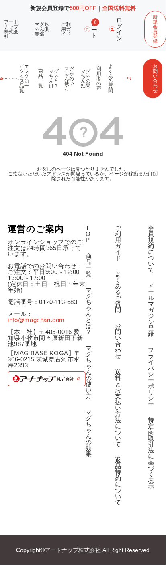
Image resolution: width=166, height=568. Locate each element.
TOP (88, 233)
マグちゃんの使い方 (69, 78)
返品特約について (118, 481)
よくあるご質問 (118, 291)
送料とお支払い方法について (118, 408)
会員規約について (151, 248)
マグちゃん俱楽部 (42, 29)
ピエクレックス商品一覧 (24, 78)
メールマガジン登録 (151, 309)
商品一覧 (40, 78)
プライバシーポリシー (151, 376)
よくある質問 (110, 78)
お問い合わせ (155, 78)
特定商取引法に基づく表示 (151, 453)
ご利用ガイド (66, 29)
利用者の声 (98, 78)
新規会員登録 (155, 29)
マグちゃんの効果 (85, 78)
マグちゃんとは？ (54, 78)
